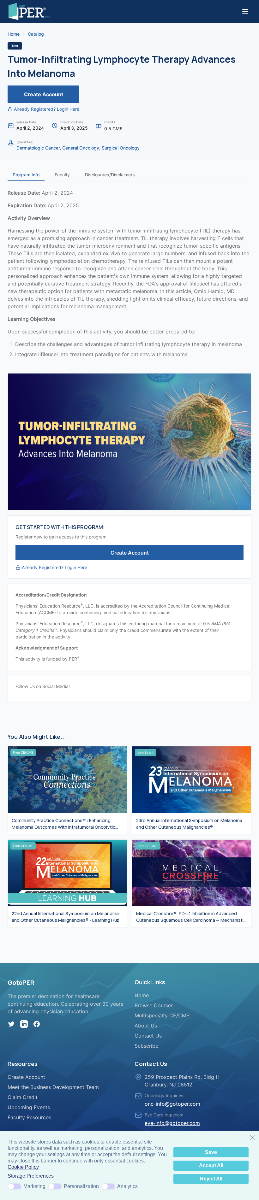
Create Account (43, 94)
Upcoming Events (29, 1107)
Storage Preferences (31, 1176)
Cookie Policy (23, 1167)
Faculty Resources (29, 1117)
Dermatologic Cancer (38, 147)
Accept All (211, 1165)
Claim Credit (23, 1097)
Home (14, 34)
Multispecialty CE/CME (162, 1015)
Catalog (36, 34)
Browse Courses (154, 1005)
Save (211, 1152)
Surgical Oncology (121, 147)
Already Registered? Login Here (46, 109)
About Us (146, 1025)
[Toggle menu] (245, 11)
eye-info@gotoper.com (172, 1123)
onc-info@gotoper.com (172, 1104)
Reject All (211, 1178)
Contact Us (148, 1035)
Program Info (26, 174)
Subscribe (146, 1046)
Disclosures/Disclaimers (110, 174)
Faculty (62, 174)
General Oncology (80, 147)
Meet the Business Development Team (53, 1087)
